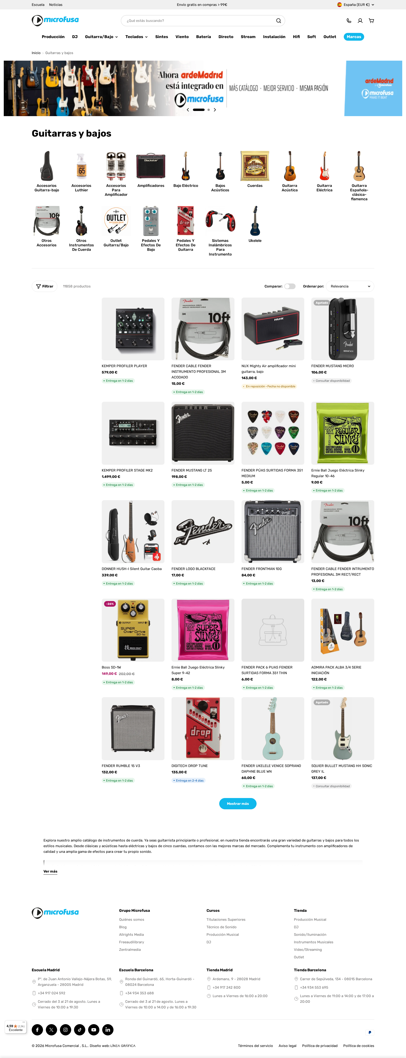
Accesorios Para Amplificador (116, 190)
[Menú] (24, 1023)
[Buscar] (278, 21)
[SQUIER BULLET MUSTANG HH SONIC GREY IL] (342, 728)
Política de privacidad (320, 1046)
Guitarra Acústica (290, 187)
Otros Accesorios (47, 242)
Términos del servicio (255, 1046)
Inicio (36, 53)
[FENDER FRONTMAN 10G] (273, 531)
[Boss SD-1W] (133, 630)
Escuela (38, 5)
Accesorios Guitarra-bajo (47, 187)
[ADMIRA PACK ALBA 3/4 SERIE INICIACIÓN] (342, 630)
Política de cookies (358, 1046)
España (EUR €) (357, 5)
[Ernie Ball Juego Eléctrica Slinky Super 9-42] (203, 630)
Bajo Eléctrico (185, 185)
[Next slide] (215, 110)
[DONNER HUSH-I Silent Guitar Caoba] (133, 531)
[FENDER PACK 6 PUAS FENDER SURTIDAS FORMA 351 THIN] (273, 630)
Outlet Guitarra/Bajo (116, 242)
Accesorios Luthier (81, 187)
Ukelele (255, 240)
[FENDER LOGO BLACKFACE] (203, 531)
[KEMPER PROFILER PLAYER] (133, 329)
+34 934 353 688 (139, 993)
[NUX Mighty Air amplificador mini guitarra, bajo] (273, 329)
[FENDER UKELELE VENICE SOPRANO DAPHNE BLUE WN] (273, 728)
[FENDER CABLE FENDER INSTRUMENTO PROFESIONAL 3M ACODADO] (203, 329)
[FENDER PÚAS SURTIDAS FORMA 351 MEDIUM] (273, 433)
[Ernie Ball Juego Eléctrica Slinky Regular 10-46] (342, 433)
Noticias (55, 5)
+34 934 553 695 (314, 987)
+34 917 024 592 (51, 993)
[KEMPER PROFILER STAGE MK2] (133, 433)
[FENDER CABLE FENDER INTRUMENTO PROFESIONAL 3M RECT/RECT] (342, 531)
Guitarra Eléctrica (324, 187)
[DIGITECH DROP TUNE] (203, 728)
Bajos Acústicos (220, 187)
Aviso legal (288, 1046)
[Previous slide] (188, 110)
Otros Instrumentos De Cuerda (81, 245)
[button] (199, 110)
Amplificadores (150, 185)
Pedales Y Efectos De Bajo (151, 245)
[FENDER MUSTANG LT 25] (203, 433)
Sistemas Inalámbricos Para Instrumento (220, 247)
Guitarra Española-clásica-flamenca (359, 192)
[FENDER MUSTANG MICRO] (342, 329)
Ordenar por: (313, 286)
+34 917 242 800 (227, 987)
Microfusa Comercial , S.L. (66, 1046)
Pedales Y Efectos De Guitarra (185, 245)
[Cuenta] (360, 21)
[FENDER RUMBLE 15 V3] (133, 728)
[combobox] (203, 20)
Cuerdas (255, 185)
